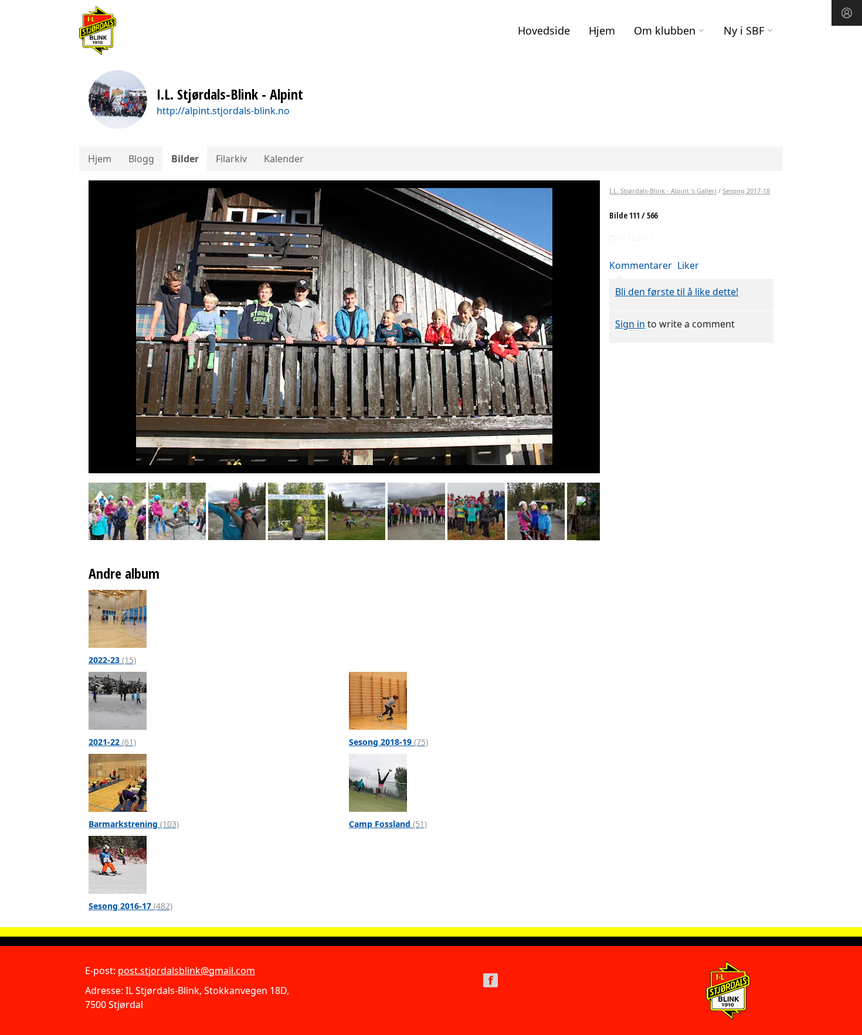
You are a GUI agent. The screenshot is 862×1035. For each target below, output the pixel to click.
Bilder (185, 158)
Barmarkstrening (134, 823)
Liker (688, 265)
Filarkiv (231, 158)
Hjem (602, 30)
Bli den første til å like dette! (676, 291)
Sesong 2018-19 (388, 741)
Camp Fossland (388, 823)
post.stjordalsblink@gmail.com (186, 970)
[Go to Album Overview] (118, 618)
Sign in (630, 323)
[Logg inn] (846, 12)
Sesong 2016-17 (130, 905)
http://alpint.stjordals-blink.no (223, 110)
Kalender (284, 158)
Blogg (141, 158)
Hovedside (544, 30)
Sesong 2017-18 (746, 190)
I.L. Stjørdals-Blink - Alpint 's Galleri (663, 190)
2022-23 (112, 659)
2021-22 (112, 741)
